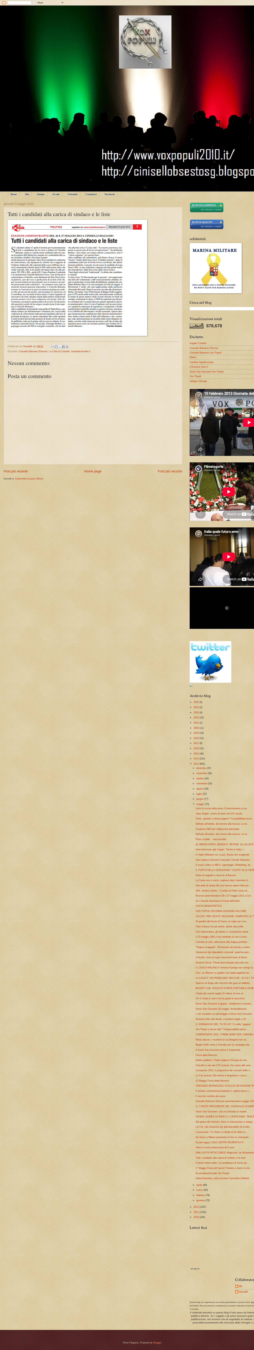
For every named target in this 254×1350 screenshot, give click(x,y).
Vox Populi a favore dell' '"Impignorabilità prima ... (222, 1029)
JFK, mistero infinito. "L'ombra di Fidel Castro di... (222, 890)
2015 (197, 753)
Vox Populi (195, 376)
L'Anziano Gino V (199, 366)
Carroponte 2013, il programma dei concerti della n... (224, 1070)
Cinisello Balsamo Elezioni (33, 351)
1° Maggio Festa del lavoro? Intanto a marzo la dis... (224, 1168)
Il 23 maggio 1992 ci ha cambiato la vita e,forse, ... (223, 936)
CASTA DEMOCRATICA (209, 906)
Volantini (73, 194)
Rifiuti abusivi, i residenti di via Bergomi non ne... (222, 1039)
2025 (197, 702)
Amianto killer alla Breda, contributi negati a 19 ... (222, 1019)
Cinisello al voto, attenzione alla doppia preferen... (222, 942)
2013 (197, 763)
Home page (93, 471)
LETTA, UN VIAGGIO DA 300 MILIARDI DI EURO (223, 1127)
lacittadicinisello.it (80, 351)
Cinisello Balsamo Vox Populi (205, 352)
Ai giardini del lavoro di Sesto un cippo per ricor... (222, 921)
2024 (197, 707)
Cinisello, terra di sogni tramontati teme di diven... (222, 957)
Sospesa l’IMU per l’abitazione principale (217, 829)
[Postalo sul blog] (56, 347)
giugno (200, 799)
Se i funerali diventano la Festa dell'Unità (217, 901)
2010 (197, 1217)
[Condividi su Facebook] (63, 347)
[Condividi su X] (60, 347)
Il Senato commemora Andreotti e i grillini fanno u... (223, 1091)
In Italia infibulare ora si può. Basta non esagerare (222, 854)
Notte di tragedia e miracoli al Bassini (216, 875)
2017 (197, 743)
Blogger (157, 1342)
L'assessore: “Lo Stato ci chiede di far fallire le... (222, 1132)
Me (240, 1286)
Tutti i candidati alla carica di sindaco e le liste (220, 1157)
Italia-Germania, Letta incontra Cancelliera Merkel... (223, 1178)
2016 (197, 748)
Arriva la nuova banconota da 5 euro (215, 1147)
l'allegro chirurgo (198, 381)
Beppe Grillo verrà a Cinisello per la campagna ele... (224, 1044)
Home (14, 194)
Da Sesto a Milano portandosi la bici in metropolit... (223, 1137)
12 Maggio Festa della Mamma (212, 1080)
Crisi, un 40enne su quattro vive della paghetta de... (223, 972)
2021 (197, 722)
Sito (27, 194)
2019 (197, 733)
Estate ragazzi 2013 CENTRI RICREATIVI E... (221, 1142)
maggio (200, 804)
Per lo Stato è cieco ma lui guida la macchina (220, 998)
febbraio (201, 1195)
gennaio (200, 1200)
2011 (197, 1212)
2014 (197, 758)
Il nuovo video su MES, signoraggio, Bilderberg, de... (224, 864)
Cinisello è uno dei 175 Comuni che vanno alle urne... (224, 1065)
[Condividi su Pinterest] (67, 347)
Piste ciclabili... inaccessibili (211, 839)
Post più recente (16, 471)
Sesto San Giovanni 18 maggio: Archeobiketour (221, 1008)
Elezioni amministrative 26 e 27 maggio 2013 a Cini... (224, 895)
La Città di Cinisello (59, 351)
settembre (202, 783)
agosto (200, 788)
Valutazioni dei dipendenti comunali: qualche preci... (223, 952)
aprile (199, 1185)
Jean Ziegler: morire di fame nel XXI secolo (219, 813)
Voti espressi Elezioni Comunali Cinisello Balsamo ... (224, 859)
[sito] (207, 228)
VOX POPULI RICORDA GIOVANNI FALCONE (221, 911)
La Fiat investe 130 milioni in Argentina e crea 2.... (223, 1075)
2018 (197, 738)
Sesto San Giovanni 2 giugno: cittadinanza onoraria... (224, 1003)
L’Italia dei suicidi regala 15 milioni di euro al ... (221, 993)
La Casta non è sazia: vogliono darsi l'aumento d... (223, 880)
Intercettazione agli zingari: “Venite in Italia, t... (221, 849)
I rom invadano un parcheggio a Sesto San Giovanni (224, 1013)
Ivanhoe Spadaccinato (202, 362)
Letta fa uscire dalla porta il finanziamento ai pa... (222, 808)
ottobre (200, 778)
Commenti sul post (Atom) (29, 478)
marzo (200, 1190)
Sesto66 (243, 1291)
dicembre (201, 768)
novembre (202, 773)
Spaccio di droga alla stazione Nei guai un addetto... (224, 983)
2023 (197, 712)
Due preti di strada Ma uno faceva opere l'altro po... (223, 885)
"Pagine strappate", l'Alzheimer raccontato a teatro (223, 947)
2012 (197, 1206)
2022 (197, 717)
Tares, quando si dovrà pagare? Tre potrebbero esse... (225, 818)
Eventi (56, 194)
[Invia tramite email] (53, 347)
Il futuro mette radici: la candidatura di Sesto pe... (222, 1162)
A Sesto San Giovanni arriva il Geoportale (218, 1049)
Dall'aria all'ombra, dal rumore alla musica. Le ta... (222, 823)
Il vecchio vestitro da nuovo (210, 1096)
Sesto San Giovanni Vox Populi (207, 371)
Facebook (110, 194)
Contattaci (91, 194)
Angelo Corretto (198, 343)
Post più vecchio (170, 471)
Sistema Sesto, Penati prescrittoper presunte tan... (223, 962)
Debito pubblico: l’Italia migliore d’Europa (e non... (222, 1060)
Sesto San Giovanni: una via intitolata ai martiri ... (222, 1111)
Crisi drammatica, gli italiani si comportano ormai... (223, 931)
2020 (197, 728)
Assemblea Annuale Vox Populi (212, 1173)
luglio (199, 794)
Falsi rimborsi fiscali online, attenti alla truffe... (220, 926)
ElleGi (193, 357)
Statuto (41, 194)
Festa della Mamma (206, 1055)
